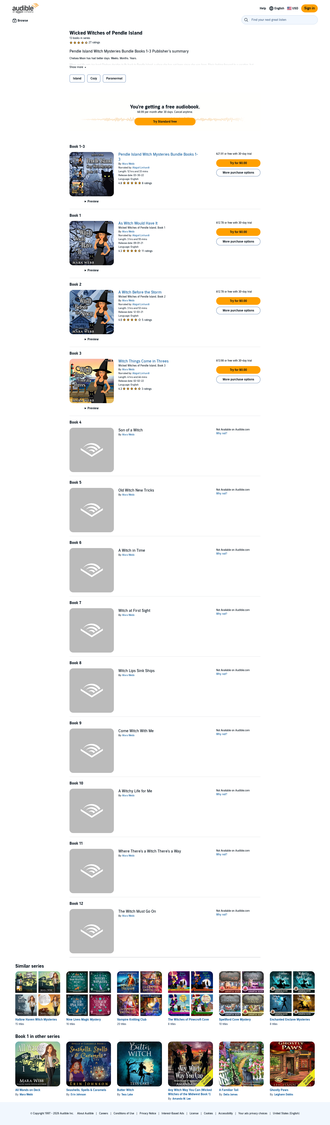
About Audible (85, 1113)
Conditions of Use (124, 1113)
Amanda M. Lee (181, 1098)
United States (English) (286, 1113)
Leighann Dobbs (283, 1094)
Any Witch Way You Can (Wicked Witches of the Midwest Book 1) (190, 1092)
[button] (78, 67)
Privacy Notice (148, 1113)
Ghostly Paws (279, 1090)
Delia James (230, 1094)
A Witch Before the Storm (140, 292)
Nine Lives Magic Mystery (83, 1019)
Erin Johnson (78, 1094)
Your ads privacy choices (252, 1113)
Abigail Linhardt (141, 167)
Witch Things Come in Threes (143, 361)
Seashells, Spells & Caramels (86, 1090)
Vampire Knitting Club (131, 1019)
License (194, 1113)
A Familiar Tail (228, 1090)
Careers (103, 1113)
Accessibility (225, 1113)
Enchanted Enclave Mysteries (290, 1019)
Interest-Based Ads (173, 1113)
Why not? (221, 433)
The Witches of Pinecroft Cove (188, 1019)
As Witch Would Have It (138, 223)
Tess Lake (127, 1094)
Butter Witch (125, 1090)
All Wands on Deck (27, 1090)
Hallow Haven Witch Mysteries (36, 1019)
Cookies (208, 1113)
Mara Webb (128, 163)
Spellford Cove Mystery (235, 1019)
